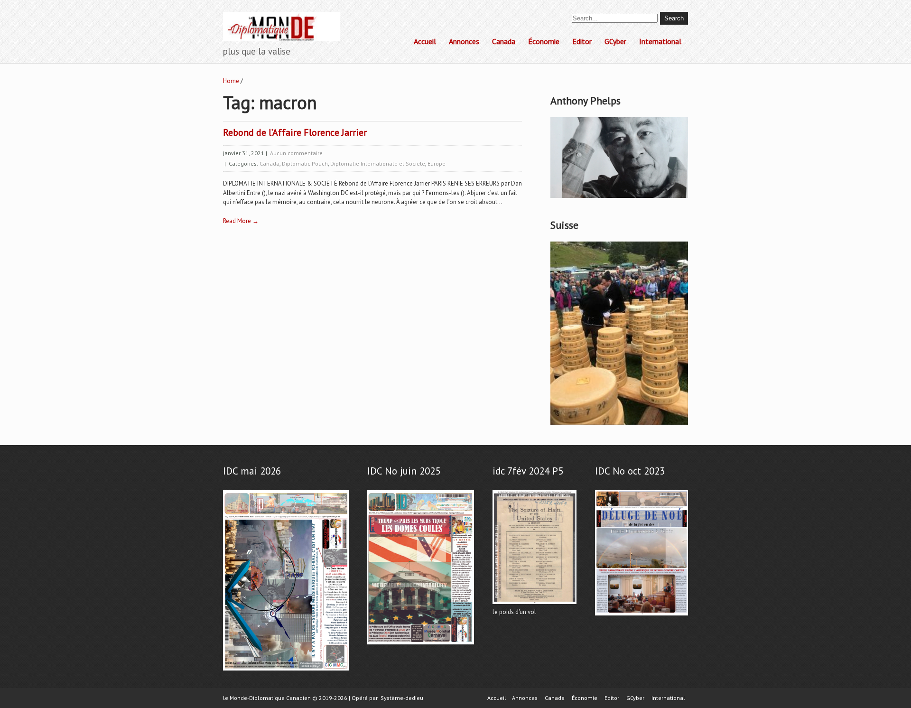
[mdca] (420, 645)
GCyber (615, 41)
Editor (582, 41)
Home (231, 81)
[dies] (641, 616)
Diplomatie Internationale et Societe (377, 163)
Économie (543, 41)
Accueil (425, 41)
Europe (437, 163)
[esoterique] (286, 671)
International (660, 41)
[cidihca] (619, 198)
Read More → (241, 221)
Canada (503, 41)
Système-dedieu (402, 697)
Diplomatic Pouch (305, 163)
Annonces (464, 41)
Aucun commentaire (296, 153)
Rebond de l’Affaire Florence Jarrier (295, 132)
